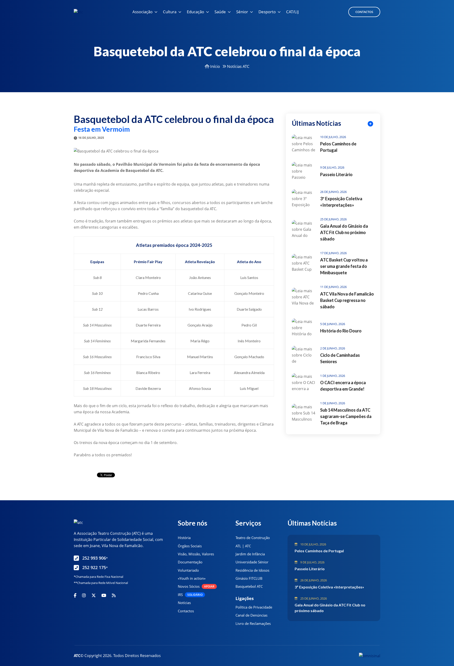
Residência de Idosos (252, 570)
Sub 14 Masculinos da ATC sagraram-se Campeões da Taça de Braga (345, 416)
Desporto (267, 11)
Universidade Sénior (252, 562)
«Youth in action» (191, 578)
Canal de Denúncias (251, 615)
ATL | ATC (243, 546)
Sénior (242, 11)
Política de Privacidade (254, 607)
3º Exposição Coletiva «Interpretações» (329, 587)
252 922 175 (95, 567)
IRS (190, 594)
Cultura (169, 11)
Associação (142, 11)
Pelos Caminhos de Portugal (319, 550)
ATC (77, 655)
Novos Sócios (196, 586)
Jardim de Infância (250, 554)
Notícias (184, 602)
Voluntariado (188, 570)
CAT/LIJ (292, 11)
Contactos (364, 12)
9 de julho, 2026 (332, 167)
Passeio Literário (336, 174)
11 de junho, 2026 (333, 287)
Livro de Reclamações (253, 623)
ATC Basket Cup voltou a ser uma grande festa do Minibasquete (344, 266)
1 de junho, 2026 (332, 376)
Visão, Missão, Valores (196, 554)
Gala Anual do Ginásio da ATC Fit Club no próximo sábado (344, 232)
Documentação (190, 562)
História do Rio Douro (341, 330)
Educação (195, 11)
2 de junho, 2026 (332, 348)
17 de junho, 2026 (333, 253)
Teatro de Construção (253, 537)
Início (214, 66)
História (184, 537)
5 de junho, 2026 (332, 324)
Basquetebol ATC (249, 586)
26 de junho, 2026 (333, 192)
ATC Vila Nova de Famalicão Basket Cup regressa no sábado (347, 300)
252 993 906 (95, 558)
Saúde (220, 11)
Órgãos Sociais (190, 546)
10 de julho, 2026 (333, 137)
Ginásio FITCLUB (249, 578)
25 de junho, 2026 (333, 219)
